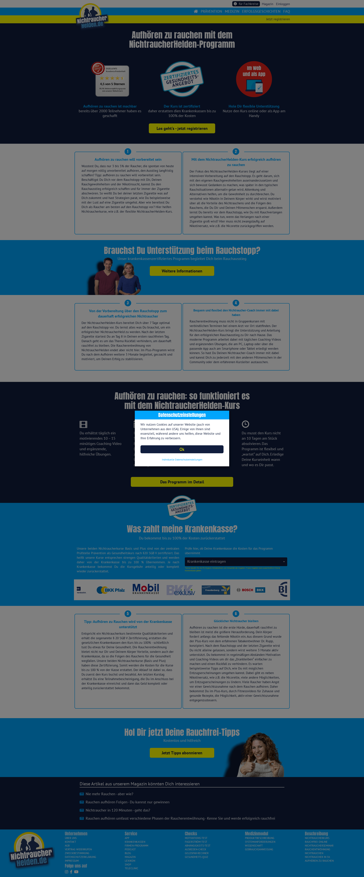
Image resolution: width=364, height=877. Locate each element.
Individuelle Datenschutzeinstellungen (182, 459)
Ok (182, 449)
